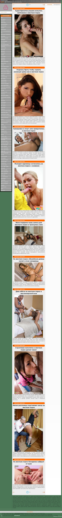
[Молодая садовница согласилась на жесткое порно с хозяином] (29, 188)
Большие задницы (5, 34)
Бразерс (3, 36)
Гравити (3, 58)
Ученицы (3, 178)
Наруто (3, 109)
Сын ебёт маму (4, 166)
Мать (2, 98)
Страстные (3, 161)
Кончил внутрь (5, 83)
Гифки (2, 54)
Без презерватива (5, 31)
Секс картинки (4, 149)
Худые (2, 185)
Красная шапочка (5, 87)
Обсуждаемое (57, 4)
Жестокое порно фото (20, 8)
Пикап (2, 129)
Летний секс (4, 92)
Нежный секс (4, 112)
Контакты (30, 511)
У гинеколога (4, 176)
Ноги (2, 119)
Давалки (3, 59)
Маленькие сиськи (5, 97)
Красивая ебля (4, 85)
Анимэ (2, 27)
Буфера (3, 39)
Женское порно (5, 70)
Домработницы (5, 66)
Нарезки (3, 107)
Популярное (49, 4)
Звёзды (3, 75)
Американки (4, 24)
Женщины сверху (5, 71)
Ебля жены (4, 68)
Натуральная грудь (6, 110)
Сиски (2, 154)
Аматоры (3, 22)
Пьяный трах (4, 141)
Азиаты (3, 20)
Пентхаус (3, 126)
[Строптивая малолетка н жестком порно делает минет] (29, 372)
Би (1, 32)
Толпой (3, 168)
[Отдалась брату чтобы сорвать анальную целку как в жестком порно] (29, 94)
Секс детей (4, 146)
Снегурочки (4, 156)
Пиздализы (4, 127)
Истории (3, 78)
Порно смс (3, 136)
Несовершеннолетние (6, 115)
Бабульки (3, 29)
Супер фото (4, 164)
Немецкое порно (5, 114)
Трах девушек (4, 171)
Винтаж (3, 49)
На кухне (3, 105)
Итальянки (3, 80)
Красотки (3, 88)
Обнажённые (4, 122)
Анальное (3, 26)
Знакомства (4, 76)
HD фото (3, 19)
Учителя (3, 180)
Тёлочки (3, 175)
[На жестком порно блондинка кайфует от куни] (29, 474)
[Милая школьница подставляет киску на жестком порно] (29, 430)
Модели (3, 100)
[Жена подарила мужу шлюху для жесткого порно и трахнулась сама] (29, 235)
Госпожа (3, 56)
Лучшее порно (4, 95)
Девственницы (4, 61)
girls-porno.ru (17, 515)
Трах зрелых (4, 173)
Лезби (2, 90)
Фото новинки (4, 181)
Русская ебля (4, 144)
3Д (1, 17)
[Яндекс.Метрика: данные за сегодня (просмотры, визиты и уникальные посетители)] (58, 516)
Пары (2, 124)
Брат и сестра (4, 37)
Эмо (2, 188)
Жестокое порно (5, 73)
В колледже (4, 41)
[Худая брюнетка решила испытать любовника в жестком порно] (29, 35)
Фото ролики (4, 183)
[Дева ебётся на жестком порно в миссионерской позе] (29, 316)
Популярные (4, 132)
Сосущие (3, 158)
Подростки (4, 131)
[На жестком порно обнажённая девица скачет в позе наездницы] (29, 271)
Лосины (3, 93)
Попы (2, 134)
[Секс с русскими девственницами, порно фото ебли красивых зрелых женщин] (5, 2)
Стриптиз (3, 163)
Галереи (3, 53)
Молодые (3, 102)
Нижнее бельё (4, 117)
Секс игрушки (4, 148)
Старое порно (4, 159)
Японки (3, 190)
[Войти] (5, 7)
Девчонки (3, 63)
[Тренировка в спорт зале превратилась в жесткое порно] (29, 141)
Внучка (3, 51)
